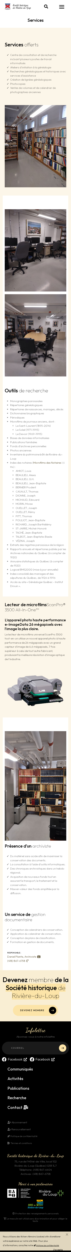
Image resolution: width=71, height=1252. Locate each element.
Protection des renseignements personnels (37, 1213)
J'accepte (58, 1249)
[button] (46, 7)
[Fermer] (67, 1234)
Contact (14, 1107)
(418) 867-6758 (16, 961)
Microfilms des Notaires (47, 462)
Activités (15, 1079)
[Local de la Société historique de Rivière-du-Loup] (35, 250)
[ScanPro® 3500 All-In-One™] (35, 690)
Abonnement (19, 1122)
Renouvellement (21, 1129)
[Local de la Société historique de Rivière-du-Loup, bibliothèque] (35, 146)
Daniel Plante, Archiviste (21, 956)
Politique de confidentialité (47, 1245)
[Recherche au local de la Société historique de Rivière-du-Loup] (35, 335)
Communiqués (20, 1069)
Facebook (15, 1059)
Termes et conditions (21, 1143)
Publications (18, 1088)
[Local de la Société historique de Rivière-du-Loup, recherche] (35, 785)
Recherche (16, 1098)
